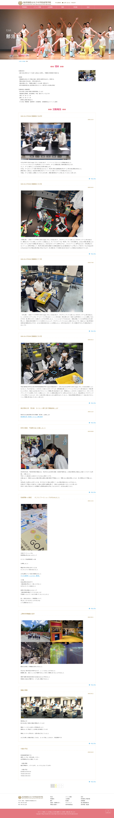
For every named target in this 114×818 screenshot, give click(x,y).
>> (62, 785)
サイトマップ (69, 802)
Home (51, 796)
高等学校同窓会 (69, 804)
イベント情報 (37, 7)
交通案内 (59, 2)
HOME (20, 61)
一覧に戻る (93, 178)
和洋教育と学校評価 (85, 798)
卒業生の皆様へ (53, 804)
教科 (62, 7)
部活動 (75, 7)
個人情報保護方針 (85, 802)
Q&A (88, 7)
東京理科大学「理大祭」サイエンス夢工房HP (32, 416)
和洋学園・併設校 (85, 804)
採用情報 (83, 800)
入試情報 (50, 7)
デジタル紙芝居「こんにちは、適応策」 (30, 575)
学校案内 (24, 7)
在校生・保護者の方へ (55, 802)
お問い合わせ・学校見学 (70, 2)
